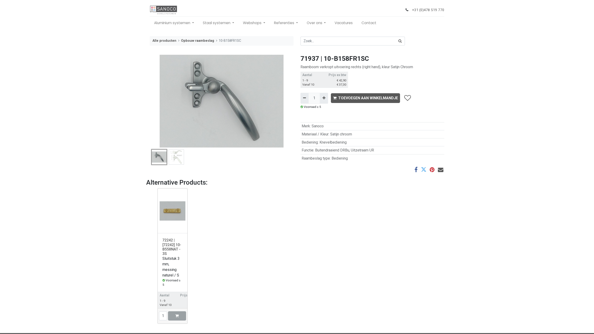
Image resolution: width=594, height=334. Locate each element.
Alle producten (164, 41)
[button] (160, 101)
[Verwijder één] (304, 98)
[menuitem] (343, 23)
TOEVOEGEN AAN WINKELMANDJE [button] (368, 98)
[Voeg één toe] (324, 98)
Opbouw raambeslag (197, 41)
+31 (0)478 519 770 (428, 10)
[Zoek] (400, 41)
